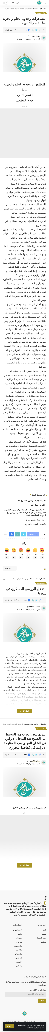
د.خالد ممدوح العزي (33, 606)
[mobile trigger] (44, 3)
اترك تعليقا (8, 568)
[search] (17, 3)
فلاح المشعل (35, 36)
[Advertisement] (24, 133)
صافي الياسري (35, 761)
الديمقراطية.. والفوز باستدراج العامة (30, 500)
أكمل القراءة (24, 711)
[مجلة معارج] (39, 3)
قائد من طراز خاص (37, 505)
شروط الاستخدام (32, 1027)
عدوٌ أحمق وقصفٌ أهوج (35, 519)
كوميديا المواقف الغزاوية (35, 524)
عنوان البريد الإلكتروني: (37, 990)
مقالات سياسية (41, 13)
